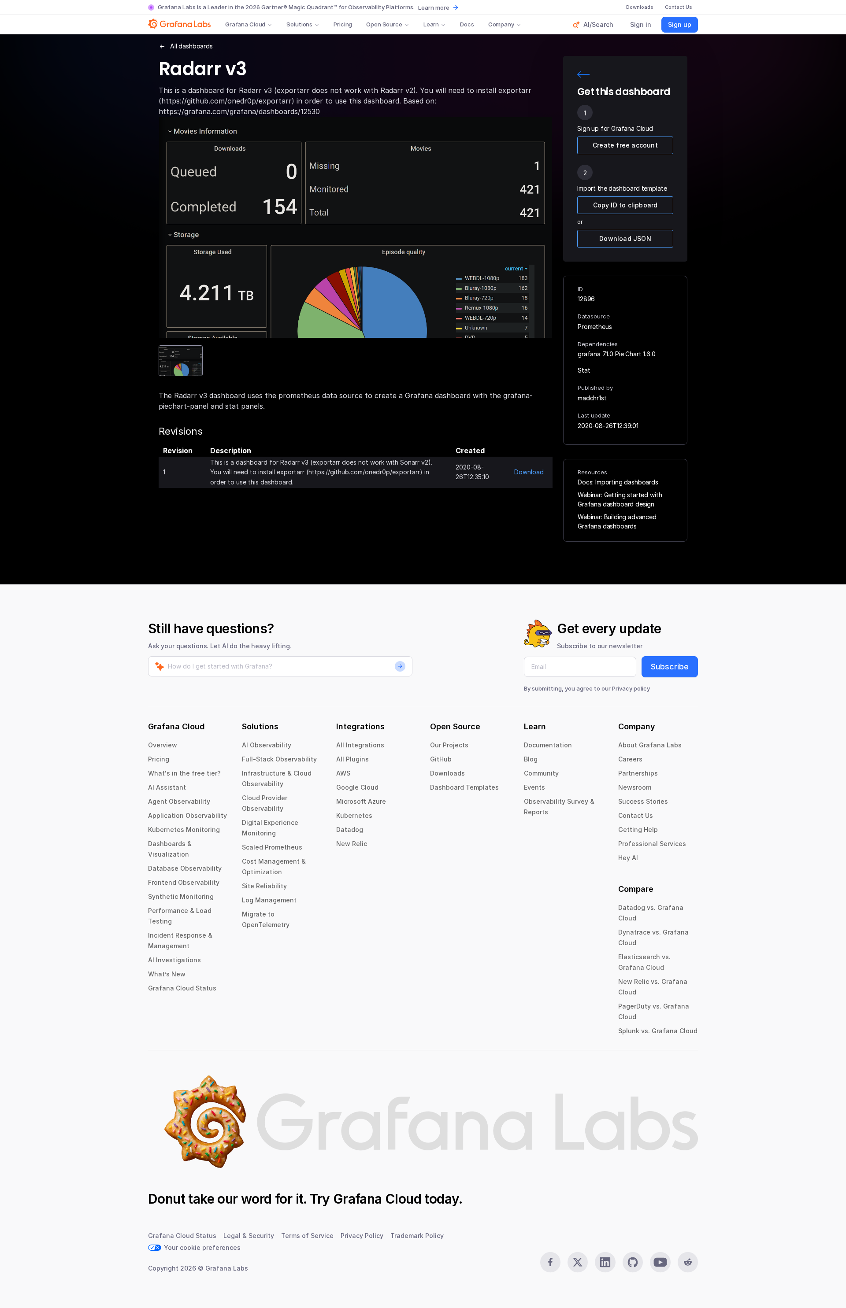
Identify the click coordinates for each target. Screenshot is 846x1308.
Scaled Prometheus (272, 847)
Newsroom (634, 787)
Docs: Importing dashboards (618, 482)
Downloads (447, 773)
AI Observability (266, 745)
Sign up (679, 24)
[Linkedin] (605, 1262)
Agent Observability (179, 801)
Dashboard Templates (464, 787)
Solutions (299, 24)
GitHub (441, 759)
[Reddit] (688, 1262)
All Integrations (360, 745)
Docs (467, 24)
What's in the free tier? (184, 773)
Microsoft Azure (361, 801)
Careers (630, 759)
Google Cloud (357, 787)
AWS (343, 773)
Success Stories (643, 801)
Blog (531, 759)
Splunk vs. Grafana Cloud (658, 1031)
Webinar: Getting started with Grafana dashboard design (620, 499)
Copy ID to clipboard (625, 205)
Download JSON (625, 238)
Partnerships (638, 773)
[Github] (633, 1262)
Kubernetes (354, 815)
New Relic (351, 843)
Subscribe (670, 666)
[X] (578, 1262)
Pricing (343, 24)
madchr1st (592, 398)
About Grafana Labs (650, 745)
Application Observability (187, 815)
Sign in (640, 24)
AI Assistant (167, 787)
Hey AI (628, 857)
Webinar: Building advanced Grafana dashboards (617, 521)
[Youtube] (660, 1262)
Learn (431, 24)
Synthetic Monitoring (181, 896)
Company (501, 24)
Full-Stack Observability (279, 759)
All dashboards (191, 46)
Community (541, 773)
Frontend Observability (183, 882)
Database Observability (185, 868)
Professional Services (652, 843)
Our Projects (449, 745)
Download (529, 472)
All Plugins (352, 759)
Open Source (384, 24)
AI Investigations (174, 960)
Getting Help (638, 829)
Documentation (548, 745)
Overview (162, 745)
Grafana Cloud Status (182, 988)
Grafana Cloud (245, 24)
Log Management (269, 900)
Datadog (349, 829)
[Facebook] (550, 1262)
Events (534, 787)
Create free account (625, 145)
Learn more (433, 7)
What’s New (167, 974)
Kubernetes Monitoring (184, 829)
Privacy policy (631, 688)
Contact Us (635, 815)
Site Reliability (264, 886)
